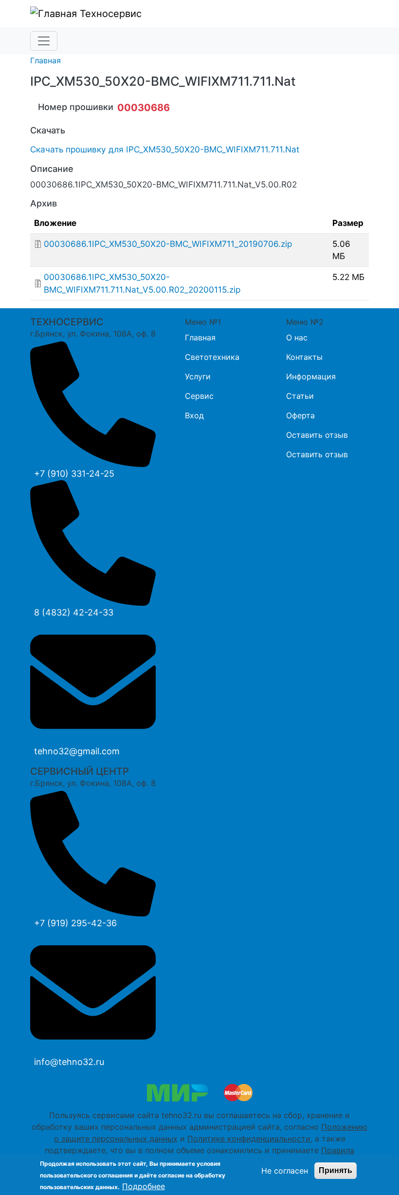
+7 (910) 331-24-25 (74, 473)
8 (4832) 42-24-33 (73, 612)
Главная (45, 60)
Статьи (300, 396)
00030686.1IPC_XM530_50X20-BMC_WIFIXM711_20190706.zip (168, 244)
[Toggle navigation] (43, 41)
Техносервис (109, 13)
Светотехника (212, 357)
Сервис (199, 396)
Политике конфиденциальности (248, 1138)
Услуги (198, 376)
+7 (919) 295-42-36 (75, 923)
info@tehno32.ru (69, 1062)
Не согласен (284, 1171)
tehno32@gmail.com (77, 751)
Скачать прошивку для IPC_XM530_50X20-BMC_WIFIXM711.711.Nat (164, 149)
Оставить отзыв (317, 435)
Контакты (304, 357)
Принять (335, 1170)
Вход (194, 415)
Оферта (300, 415)
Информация (311, 376)
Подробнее (143, 1186)
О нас (297, 337)
